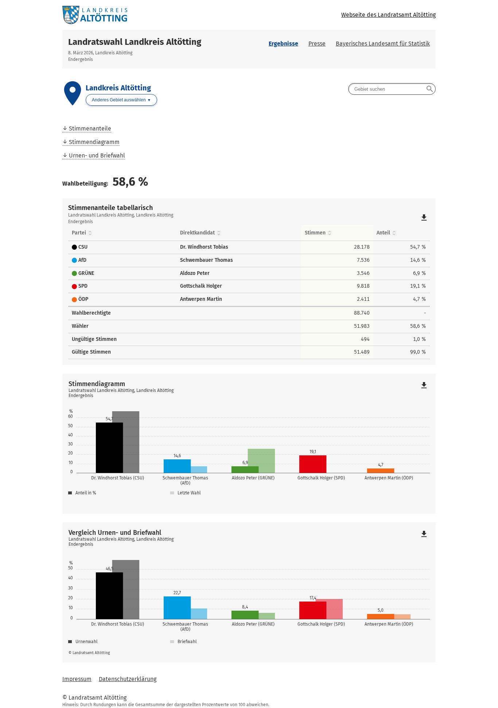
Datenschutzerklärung (127, 679)
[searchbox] (392, 89)
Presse (317, 43)
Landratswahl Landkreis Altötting (134, 42)
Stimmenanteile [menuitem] (90, 128)
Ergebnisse (283, 43)
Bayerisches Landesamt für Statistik (383, 43)
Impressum (77, 679)
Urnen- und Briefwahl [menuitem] (97, 155)
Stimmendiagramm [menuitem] (94, 142)
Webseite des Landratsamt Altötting (388, 14)
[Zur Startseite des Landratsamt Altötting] (155, 15)
